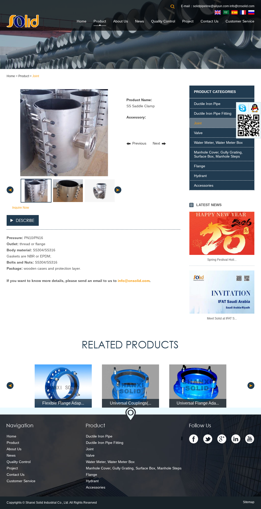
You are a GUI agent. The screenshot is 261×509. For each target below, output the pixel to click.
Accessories (203, 185)
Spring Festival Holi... (222, 260)
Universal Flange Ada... (198, 403)
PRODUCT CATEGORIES (215, 92)
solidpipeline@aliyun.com (211, 6)
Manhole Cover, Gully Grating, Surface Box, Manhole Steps (218, 154)
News (139, 21)
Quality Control (163, 21)
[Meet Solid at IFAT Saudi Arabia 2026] (221, 292)
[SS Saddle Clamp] (64, 132)
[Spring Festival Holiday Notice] (221, 233)
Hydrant (200, 176)
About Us (120, 21)
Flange (199, 166)
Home (81, 21)
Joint (35, 76)
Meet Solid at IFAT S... (222, 318)
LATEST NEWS (208, 205)
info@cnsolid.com (242, 6)
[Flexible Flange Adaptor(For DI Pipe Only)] (63, 386)
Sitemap (248, 502)
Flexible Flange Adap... (63, 403)
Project (187, 21)
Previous (139, 143)
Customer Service (240, 21)
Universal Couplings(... (130, 403)
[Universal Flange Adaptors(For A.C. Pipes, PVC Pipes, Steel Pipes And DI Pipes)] (197, 386)
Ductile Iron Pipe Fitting (212, 113)
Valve (198, 133)
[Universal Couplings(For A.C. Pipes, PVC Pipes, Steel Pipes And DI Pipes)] (130, 386)
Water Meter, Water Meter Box (218, 142)
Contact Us (209, 21)
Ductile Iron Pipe (207, 104)
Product (100, 21)
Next (156, 143)
